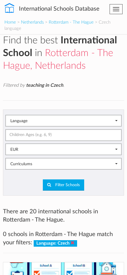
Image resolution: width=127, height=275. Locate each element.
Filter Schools (67, 185)
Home (10, 22)
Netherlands (32, 22)
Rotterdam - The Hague (71, 22)
